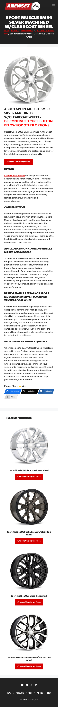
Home (6, 31)
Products (15, 31)
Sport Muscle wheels (14, 175)
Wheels (40, 693)
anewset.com (33, 700)
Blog (49, 693)
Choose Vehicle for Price (18, 162)
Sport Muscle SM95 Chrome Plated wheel (29, 470)
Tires (30, 693)
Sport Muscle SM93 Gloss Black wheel (29, 596)
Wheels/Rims (27, 31)
